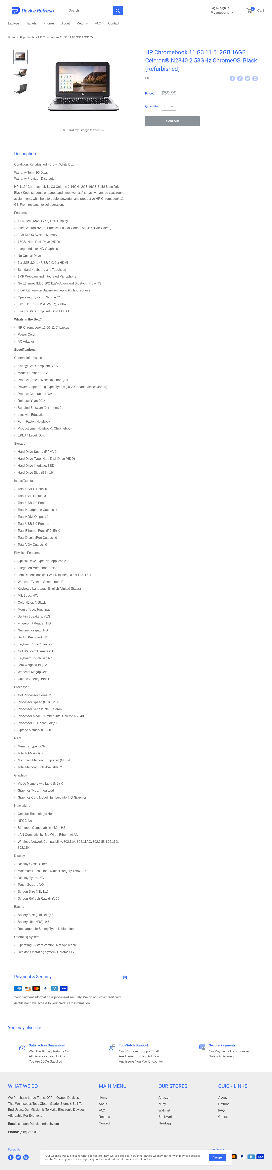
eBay (162, 1104)
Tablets (31, 23)
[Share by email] (255, 78)
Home (12, 37)
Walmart (164, 1110)
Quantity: (152, 106)
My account (220, 13)
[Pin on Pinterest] (240, 78)
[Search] (118, 10)
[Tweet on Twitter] (247, 78)
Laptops (13, 23)
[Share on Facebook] (232, 78)
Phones (48, 23)
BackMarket (167, 1116)
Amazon (164, 1097)
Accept (217, 1157)
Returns (82, 23)
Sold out (172, 121)
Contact (113, 23)
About (65, 23)
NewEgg (165, 1123)
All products (27, 37)
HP (147, 78)
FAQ (98, 23)
